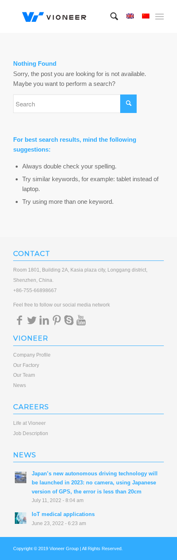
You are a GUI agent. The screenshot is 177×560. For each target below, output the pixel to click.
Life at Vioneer (29, 423)
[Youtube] (81, 320)
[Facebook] (19, 320)
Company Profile (32, 355)
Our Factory (26, 365)
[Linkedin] (44, 320)
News (19, 385)
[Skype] (69, 320)
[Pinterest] (56, 320)
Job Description (30, 433)
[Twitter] (32, 320)
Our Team (24, 375)
